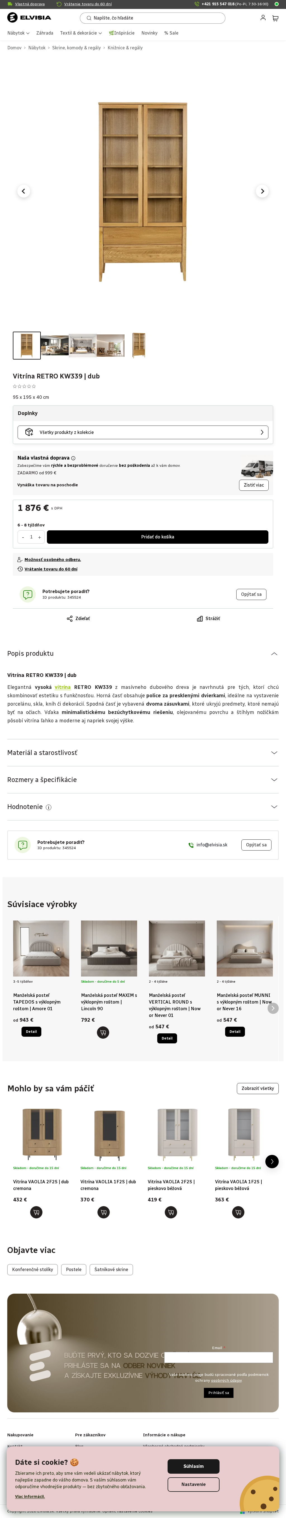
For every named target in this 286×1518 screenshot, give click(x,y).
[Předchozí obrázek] (23, 191)
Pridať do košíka (157, 537)
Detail (31, 1032)
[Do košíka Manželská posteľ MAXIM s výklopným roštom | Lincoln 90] (103, 1032)
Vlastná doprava (30, 4)
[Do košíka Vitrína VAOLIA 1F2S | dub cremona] (103, 1212)
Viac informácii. (30, 1496)
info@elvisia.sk (212, 845)
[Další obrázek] (262, 191)
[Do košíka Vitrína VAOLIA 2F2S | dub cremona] (36, 1212)
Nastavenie (194, 1484)
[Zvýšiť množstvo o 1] (39, 537)
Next (272, 1161)
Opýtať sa (251, 594)
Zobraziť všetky (258, 1088)
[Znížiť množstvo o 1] (23, 537)
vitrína (63, 687)
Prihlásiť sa (218, 1392)
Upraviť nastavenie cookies (127, 1511)
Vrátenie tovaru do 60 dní (88, 4)
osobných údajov (226, 1380)
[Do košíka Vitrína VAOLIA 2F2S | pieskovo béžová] (171, 1212)
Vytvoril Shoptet (263, 1511)
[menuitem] (18, 33)
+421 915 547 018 (235, 4)
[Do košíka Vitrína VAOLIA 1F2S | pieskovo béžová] (238, 1212)
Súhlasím (193, 1466)
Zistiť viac (254, 485)
